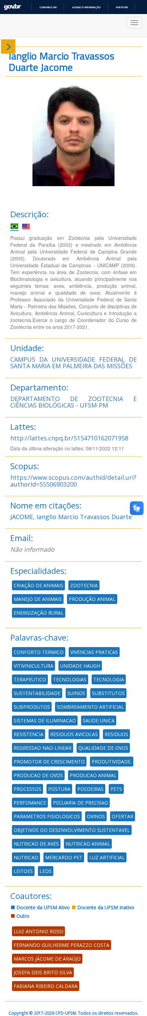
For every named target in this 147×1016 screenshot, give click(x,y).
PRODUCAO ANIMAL (93, 775)
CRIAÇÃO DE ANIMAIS (38, 585)
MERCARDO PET (63, 857)
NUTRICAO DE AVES (36, 843)
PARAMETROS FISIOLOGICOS (47, 816)
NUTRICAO (26, 857)
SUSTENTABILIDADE (37, 693)
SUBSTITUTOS (108, 693)
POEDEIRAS (90, 789)
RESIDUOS (116, 734)
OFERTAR (122, 816)
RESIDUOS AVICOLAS (74, 734)
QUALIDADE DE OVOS (103, 748)
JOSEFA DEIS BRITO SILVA (43, 972)
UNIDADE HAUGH (80, 666)
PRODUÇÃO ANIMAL (92, 599)
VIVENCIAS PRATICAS (94, 652)
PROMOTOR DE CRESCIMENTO (49, 761)
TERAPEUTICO (30, 679)
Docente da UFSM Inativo (105, 907)
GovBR (12, 7)
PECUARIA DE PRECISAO (80, 802)
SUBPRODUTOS (32, 707)
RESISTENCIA (28, 734)
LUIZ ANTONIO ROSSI (38, 931)
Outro (22, 916)
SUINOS (76, 693)
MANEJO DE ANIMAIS (38, 599)
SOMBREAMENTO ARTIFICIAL (90, 707)
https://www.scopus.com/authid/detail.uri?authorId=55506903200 (73, 480)
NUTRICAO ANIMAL (88, 843)
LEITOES (23, 871)
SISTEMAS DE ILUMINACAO (45, 720)
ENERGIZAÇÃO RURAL (39, 612)
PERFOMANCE (30, 802)
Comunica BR (48, 7)
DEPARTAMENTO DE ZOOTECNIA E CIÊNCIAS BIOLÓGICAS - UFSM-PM (73, 402)
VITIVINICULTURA (33, 666)
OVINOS (96, 816)
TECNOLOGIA (108, 679)
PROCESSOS (27, 789)
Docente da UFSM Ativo (42, 907)
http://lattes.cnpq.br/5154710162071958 (69, 438)
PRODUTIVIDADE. (112, 761)
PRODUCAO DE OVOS (38, 775)
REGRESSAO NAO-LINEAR (42, 748)
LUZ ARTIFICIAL (107, 857)
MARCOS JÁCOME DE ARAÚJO (47, 958)
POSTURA (59, 789)
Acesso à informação (86, 7)
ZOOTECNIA (84, 585)
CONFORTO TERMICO (39, 652)
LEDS (46, 871)
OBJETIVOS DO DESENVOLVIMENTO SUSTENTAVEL (72, 830)
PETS (116, 789)
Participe (122, 7)
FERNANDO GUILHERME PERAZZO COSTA (61, 945)
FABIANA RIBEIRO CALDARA (46, 986)
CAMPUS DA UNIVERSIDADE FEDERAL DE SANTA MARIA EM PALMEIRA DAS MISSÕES (73, 362)
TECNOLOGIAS (69, 679)
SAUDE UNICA (99, 720)
